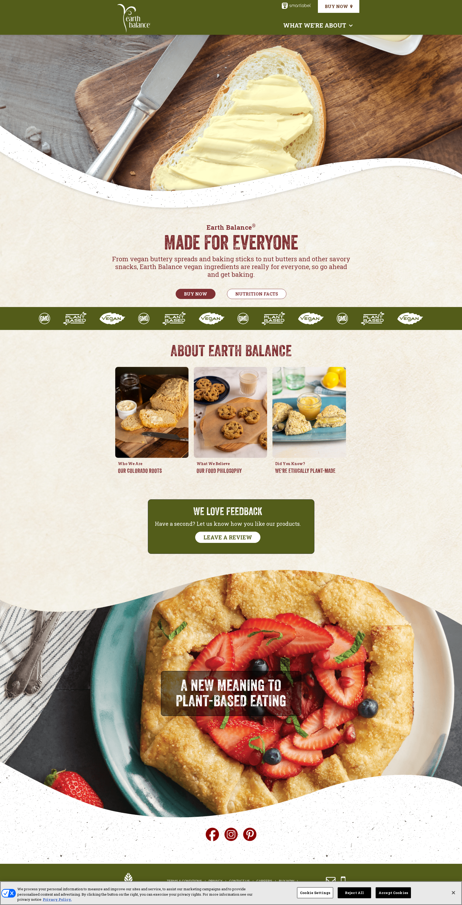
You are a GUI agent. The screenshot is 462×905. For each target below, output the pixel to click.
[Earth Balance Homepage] (134, 18)
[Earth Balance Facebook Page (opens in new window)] (212, 833)
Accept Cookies (393, 892)
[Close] (453, 893)
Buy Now (336, 6)
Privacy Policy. (57, 899)
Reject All (354, 892)
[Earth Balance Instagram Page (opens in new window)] (231, 833)
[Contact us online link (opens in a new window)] (331, 880)
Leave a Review (227, 537)
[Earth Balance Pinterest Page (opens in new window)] (249, 833)
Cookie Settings (315, 892)
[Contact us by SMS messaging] (343, 880)
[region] (231, 893)
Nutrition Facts (256, 294)
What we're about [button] (314, 25)
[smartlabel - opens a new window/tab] (296, 7)
